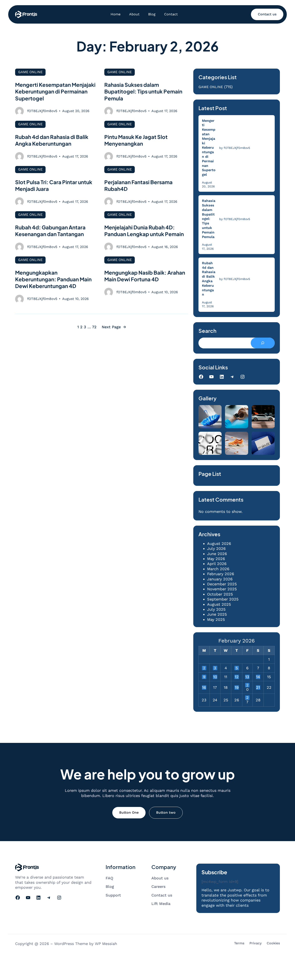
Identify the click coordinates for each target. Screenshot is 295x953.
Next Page (114, 327)
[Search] (263, 343)
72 (94, 327)
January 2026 (220, 579)
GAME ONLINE (30, 72)
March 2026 (218, 569)
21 (258, 687)
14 (258, 677)
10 (215, 677)
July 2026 (216, 548)
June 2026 (217, 553)
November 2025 (222, 589)
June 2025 (217, 614)
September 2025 (222, 599)
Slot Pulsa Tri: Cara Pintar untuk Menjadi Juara (53, 185)
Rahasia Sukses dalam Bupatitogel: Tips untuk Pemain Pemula (143, 91)
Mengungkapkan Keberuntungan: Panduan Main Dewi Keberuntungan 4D (53, 279)
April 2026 (217, 563)
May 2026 (216, 558)
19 (237, 687)
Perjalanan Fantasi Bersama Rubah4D (138, 185)
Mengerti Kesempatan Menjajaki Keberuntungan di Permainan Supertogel (55, 91)
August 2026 (219, 543)
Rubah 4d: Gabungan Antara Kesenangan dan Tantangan (50, 230)
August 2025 (219, 604)
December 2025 (222, 584)
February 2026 (220, 573)
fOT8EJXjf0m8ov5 (42, 111)
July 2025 (216, 609)
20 (247, 685)
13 (247, 677)
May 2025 (216, 619)
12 (237, 677)
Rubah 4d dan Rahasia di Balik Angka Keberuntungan (51, 140)
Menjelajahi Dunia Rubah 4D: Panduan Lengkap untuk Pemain (144, 230)
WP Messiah (106, 943)
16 (204, 687)
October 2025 (220, 594)
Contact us (267, 14)
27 (247, 697)
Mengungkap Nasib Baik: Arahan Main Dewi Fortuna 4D (144, 275)
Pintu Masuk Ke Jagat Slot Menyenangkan (136, 140)
